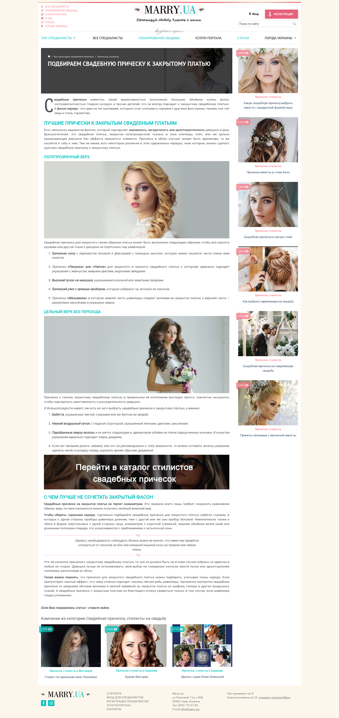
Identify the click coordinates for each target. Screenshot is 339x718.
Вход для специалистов (125, 697)
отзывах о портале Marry (274, 697)
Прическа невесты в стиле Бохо (268, 172)
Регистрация (283, 14)
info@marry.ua (190, 709)
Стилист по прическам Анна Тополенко (71, 677)
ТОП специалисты (56, 38)
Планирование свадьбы (159, 38)
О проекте (114, 693)
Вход (255, 13)
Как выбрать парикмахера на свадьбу (268, 301)
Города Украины (278, 38)
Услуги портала (208, 38)
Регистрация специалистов (128, 701)
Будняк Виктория (136, 677)
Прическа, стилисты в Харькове (136, 670)
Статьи (243, 38)
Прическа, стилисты (268, 97)
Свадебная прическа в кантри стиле (268, 237)
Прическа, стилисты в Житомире (71, 671)
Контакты (114, 709)
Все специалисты (108, 38)
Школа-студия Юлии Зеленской (202, 677)
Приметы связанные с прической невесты (268, 435)
